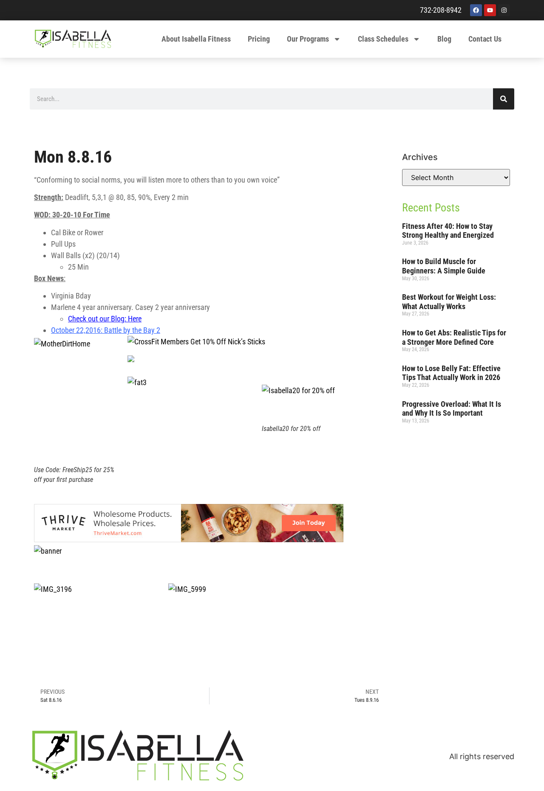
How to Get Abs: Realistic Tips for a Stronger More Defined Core (454, 337)
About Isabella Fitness (196, 38)
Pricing (259, 38)
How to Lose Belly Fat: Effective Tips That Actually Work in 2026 (451, 373)
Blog (444, 38)
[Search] (503, 99)
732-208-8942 (441, 10)
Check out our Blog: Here (105, 318)
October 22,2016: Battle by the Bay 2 (105, 330)
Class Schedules (383, 38)
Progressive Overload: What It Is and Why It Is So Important (451, 409)
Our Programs (308, 38)
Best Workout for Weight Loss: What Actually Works (449, 302)
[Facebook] (476, 10)
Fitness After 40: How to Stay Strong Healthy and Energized (448, 231)
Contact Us (485, 38)
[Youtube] (490, 10)
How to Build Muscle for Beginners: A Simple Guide (443, 266)
